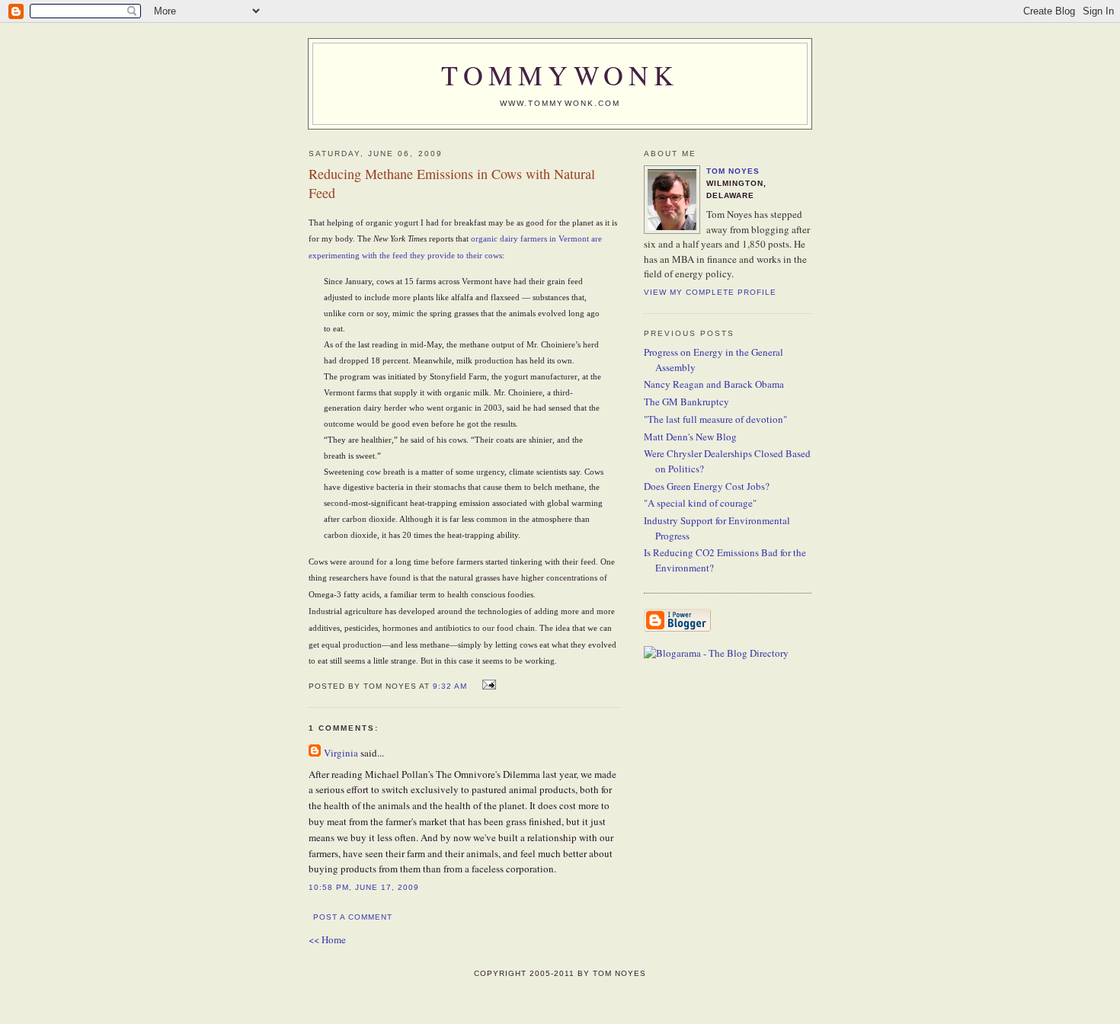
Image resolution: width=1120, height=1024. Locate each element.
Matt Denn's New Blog (690, 436)
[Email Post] (487, 685)
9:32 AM (450, 686)
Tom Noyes (733, 171)
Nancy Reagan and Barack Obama (714, 384)
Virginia (341, 753)
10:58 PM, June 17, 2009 (364, 887)
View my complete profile (710, 292)
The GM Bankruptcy (686, 401)
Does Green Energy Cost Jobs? (707, 486)
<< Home (327, 939)
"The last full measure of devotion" (715, 419)
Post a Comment (352, 917)
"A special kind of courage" (700, 503)
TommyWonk (560, 74)
